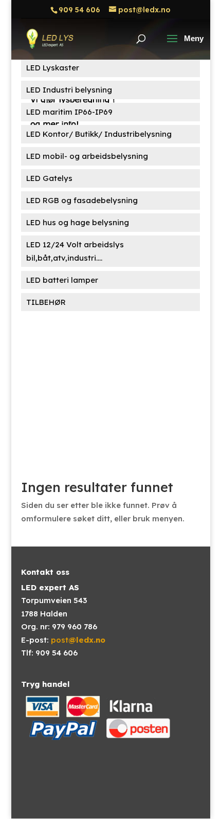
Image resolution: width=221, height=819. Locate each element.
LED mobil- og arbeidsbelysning (87, 156)
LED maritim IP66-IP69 (69, 112)
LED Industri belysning (69, 90)
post (78, 640)
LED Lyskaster (52, 67)
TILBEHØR (46, 302)
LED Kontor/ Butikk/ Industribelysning (99, 134)
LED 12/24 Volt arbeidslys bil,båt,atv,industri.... (75, 251)
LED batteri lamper (62, 280)
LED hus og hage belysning (77, 222)
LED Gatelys (49, 178)
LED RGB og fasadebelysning (82, 200)
